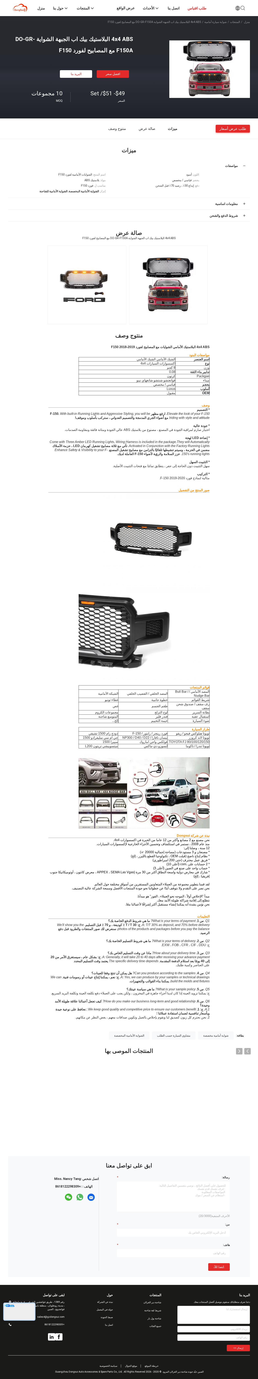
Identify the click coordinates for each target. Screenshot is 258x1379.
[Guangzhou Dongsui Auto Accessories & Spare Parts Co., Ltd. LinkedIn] (51, 1337)
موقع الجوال (131, 1366)
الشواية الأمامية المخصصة (129, 1035)
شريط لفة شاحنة (152, 1310)
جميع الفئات (155, 1326)
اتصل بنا (109, 1325)
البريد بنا (76, 74)
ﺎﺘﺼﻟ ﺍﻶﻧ (219, 1267)
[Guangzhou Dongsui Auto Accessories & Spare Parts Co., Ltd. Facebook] (58, 1337)
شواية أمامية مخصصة (216, 1035)
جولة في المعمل (105, 1309)
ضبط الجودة (107, 1317)
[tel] (61, 1197)
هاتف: (226, 1244)
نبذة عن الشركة (105, 1302)
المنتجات (235, 22)
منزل (247, 22)
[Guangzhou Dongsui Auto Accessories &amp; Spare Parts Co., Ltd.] (20, 7)
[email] (91, 1197)
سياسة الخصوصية (108, 1366)
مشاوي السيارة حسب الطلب (173, 1035)
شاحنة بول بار (154, 1318)
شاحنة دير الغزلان (152, 1302)
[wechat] (68, 1197)
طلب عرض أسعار (233, 128)
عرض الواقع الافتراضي (126, 11)
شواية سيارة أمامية (215, 22)
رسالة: (226, 1177)
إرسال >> (238, 1348)
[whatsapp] (79, 1197)
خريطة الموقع (151, 1366)
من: (227, 1224)
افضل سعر (113, 74)
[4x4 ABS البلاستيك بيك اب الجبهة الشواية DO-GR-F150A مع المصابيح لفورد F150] (209, 69)
